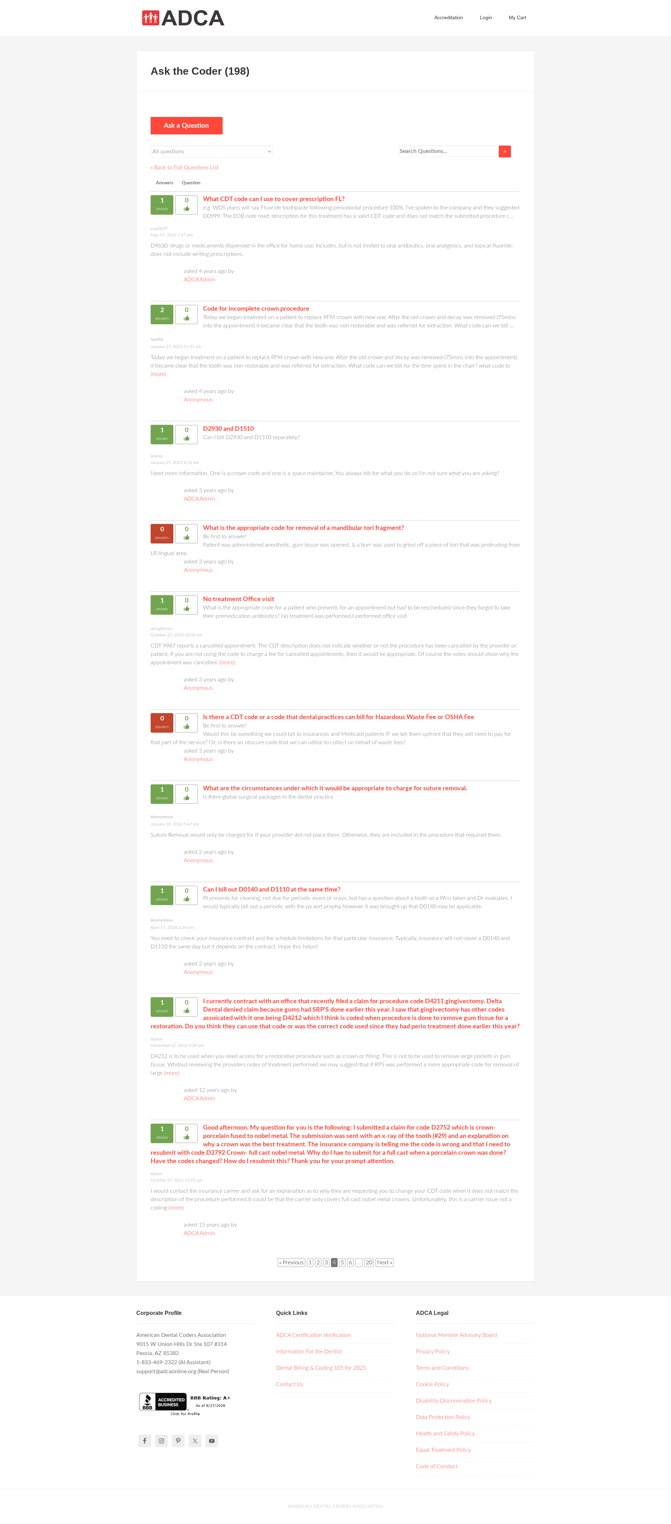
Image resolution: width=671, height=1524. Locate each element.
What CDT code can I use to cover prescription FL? (274, 199)
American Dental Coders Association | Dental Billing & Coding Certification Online (192, 17)
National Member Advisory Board (456, 1335)
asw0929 (159, 229)
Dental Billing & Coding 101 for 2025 (321, 1368)
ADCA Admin (199, 279)
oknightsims (162, 629)
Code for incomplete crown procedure (256, 309)
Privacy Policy (433, 1351)
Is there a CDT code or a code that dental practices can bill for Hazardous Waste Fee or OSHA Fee (338, 717)
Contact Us (289, 1384)
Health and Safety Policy (445, 1433)
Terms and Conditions (442, 1368)
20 (369, 1262)
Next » (384, 1262)
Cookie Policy (432, 1384)
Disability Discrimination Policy (454, 1401)
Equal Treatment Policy (443, 1450)
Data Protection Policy (443, 1417)
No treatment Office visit (238, 599)
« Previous (291, 1262)
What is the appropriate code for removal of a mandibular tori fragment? (303, 528)
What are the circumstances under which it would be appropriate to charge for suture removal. (335, 788)
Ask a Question (186, 126)
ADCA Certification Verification (313, 1335)
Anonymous (198, 399)
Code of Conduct (436, 1466)
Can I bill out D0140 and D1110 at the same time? (271, 890)
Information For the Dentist (309, 1351)
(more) (158, 374)
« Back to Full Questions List (184, 167)
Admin (157, 456)
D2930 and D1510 (228, 429)
